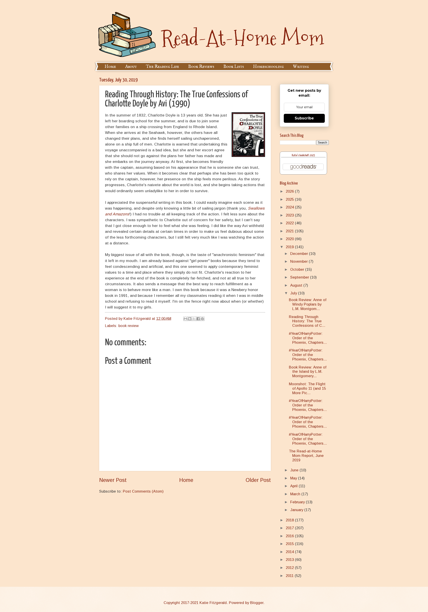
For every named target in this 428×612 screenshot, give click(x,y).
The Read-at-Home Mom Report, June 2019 (306, 455)
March (295, 494)
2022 (290, 223)
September (300, 277)
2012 (290, 568)
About (131, 66)
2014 (290, 552)
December (299, 254)
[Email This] (185, 318)
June (295, 470)
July (294, 293)
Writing (301, 66)
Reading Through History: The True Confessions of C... (307, 321)
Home (110, 66)
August (296, 285)
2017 (290, 528)
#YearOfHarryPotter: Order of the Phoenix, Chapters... (308, 338)
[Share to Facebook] (198, 318)
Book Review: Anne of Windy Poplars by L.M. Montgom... (307, 304)
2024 (290, 207)
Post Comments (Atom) (143, 491)
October (297, 269)
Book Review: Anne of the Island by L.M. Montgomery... (307, 371)
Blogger (256, 603)
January (297, 510)
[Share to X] (194, 318)
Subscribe (304, 118)
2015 (290, 544)
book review (128, 326)
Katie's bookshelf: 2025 (303, 155)
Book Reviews (201, 66)
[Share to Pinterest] (202, 318)
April (294, 486)
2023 (290, 215)
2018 (290, 520)
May (294, 478)
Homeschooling (268, 66)
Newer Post (113, 480)
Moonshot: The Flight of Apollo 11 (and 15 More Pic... (307, 388)
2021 (290, 231)
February (298, 502)
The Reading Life (162, 66)
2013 (290, 560)
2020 (290, 239)
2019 (290, 247)
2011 (290, 576)
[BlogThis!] (189, 318)
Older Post (258, 480)
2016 (290, 536)
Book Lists (233, 66)
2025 (290, 199)
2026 (290, 191)
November (299, 261)
